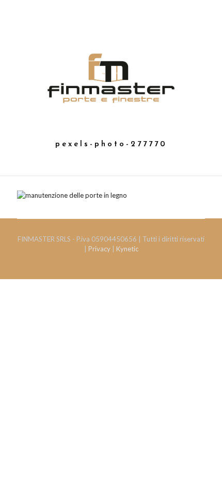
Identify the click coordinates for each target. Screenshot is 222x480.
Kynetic (127, 249)
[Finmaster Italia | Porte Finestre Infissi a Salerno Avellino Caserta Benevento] (111, 77)
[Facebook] (111, 31)
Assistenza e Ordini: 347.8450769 (113, 8)
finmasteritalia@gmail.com (116, 18)
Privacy (100, 249)
